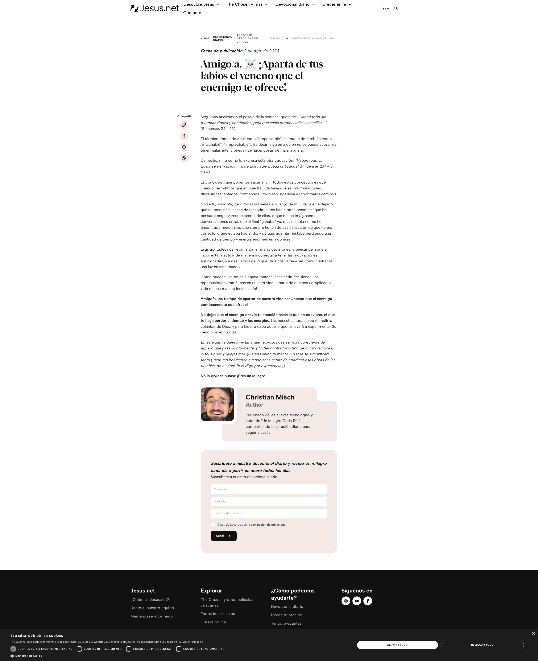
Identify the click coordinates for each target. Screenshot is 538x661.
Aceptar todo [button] (397, 645)
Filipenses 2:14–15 (218, 128)
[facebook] (367, 600)
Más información (192, 642)
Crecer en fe (334, 4)
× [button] (533, 633)
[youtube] (356, 600)
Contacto (192, 12)
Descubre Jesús (198, 4)
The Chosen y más (245, 4)
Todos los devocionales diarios (248, 38)
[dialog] (269, 645)
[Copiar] (184, 125)
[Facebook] (184, 136)
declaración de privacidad (268, 524)
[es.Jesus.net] (155, 8)
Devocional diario (293, 4)
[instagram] (346, 600)
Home (205, 38)
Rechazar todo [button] (482, 644)
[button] (119, 656)
